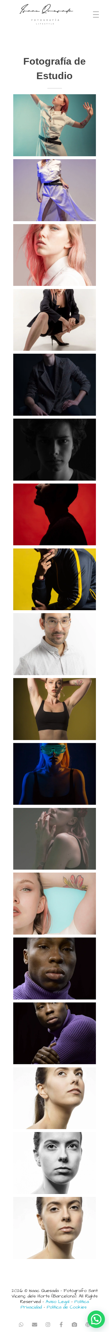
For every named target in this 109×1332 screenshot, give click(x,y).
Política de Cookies (67, 1307)
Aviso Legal (57, 1301)
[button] (96, 1319)
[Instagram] (48, 1324)
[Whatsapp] (21, 1324)
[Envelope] (34, 1324)
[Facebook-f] (61, 1324)
